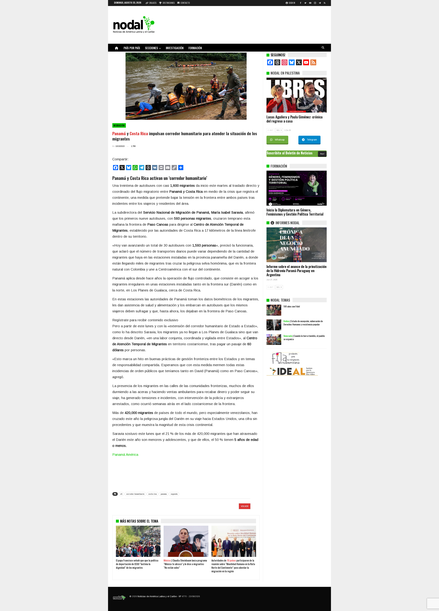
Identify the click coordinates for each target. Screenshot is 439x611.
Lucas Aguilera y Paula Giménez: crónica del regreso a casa (294, 119)
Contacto (185, 2)
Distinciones (169, 2)
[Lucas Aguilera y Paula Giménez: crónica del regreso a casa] (296, 95)
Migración (119, 125)
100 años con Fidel (291, 306)
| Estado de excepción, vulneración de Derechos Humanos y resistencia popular (303, 322)
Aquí (322, 154)
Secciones (151, 48)
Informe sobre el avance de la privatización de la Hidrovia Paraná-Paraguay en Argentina (296, 270)
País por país (132, 48)
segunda (174, 494)
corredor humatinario (135, 494)
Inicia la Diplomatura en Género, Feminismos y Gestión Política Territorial (294, 212)
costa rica (152, 494)
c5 (121, 494)
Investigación (174, 48)
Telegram (312, 139)
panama (164, 494)
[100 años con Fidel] (273, 310)
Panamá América (125, 454)
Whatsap (280, 139)
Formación (195, 48)
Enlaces (153, 2)
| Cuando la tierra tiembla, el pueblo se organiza (304, 337)
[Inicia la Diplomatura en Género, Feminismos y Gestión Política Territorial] (296, 188)
